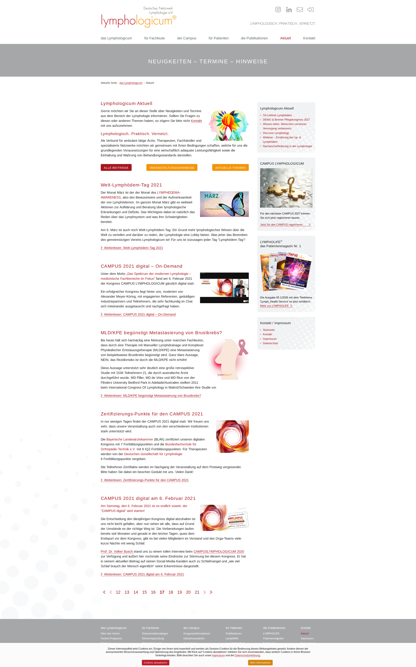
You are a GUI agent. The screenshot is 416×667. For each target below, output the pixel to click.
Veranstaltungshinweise (172, 167)
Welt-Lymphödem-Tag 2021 (131, 184)
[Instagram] (278, 10)
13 (127, 592)
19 (179, 592)
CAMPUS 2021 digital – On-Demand (141, 266)
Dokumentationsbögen (155, 633)
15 (144, 592)
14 (135, 592)
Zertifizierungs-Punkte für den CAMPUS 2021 (152, 413)
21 (197, 592)
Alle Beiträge (116, 167)
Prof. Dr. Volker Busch (117, 551)
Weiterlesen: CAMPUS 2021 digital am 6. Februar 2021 (143, 574)
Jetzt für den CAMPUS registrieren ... (284, 224)
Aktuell (285, 38)
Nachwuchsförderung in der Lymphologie (287, 146)
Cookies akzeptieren (155, 662)
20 (188, 592)
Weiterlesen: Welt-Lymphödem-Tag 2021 (133, 248)
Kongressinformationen (196, 633)
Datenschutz (270, 343)
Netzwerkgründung (153, 638)
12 (118, 592)
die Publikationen (254, 38)
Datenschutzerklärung (247, 655)
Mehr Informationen (260, 662)
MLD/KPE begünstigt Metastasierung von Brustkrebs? (161, 332)
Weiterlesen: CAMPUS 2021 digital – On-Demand (139, 314)
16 (153, 592)
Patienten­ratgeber (273, 638)
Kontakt (309, 38)
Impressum (270, 338)
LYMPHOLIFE (271, 633)
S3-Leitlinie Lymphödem (277, 115)
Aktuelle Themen (230, 167)
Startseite (269, 329)
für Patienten (219, 38)
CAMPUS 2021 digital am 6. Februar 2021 (148, 498)
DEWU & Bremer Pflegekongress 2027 (286, 119)
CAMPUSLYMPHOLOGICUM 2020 (219, 551)
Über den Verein (110, 633)
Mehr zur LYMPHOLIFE (275, 305)
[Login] (311, 10)
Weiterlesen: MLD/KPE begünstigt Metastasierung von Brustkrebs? (152, 395)
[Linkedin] (289, 10)
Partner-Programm (111, 638)
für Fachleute (154, 38)
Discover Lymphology (276, 133)
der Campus (186, 38)
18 (171, 592)
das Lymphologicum (116, 38)
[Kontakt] (300, 10)
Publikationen (234, 633)
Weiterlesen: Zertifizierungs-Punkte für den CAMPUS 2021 (146, 480)
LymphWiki (232, 638)
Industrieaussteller (194, 638)
